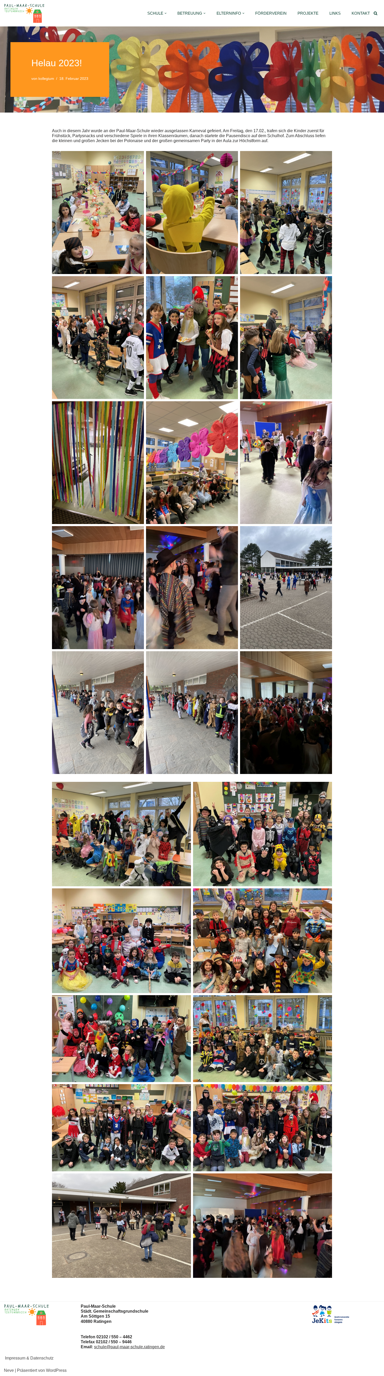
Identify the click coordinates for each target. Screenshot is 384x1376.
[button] (166, 13)
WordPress (56, 1370)
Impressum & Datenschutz (29, 1358)
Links (335, 13)
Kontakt (361, 13)
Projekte (308, 13)
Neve (9, 1370)
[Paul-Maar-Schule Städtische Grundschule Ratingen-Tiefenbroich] (25, 13)
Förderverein (271, 13)
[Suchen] (375, 13)
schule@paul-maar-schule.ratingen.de (129, 1347)
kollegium (46, 78)
